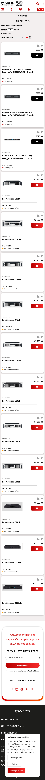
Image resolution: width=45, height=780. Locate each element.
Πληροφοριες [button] (9, 719)
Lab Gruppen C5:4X (11, 199)
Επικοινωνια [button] (9, 732)
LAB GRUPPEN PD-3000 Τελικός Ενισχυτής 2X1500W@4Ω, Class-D (18, 70)
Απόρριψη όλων (16, 758)
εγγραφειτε (22, 665)
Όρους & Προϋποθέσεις (30, 671)
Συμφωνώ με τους (24, 671)
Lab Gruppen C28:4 (11, 401)
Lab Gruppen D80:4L (11, 522)
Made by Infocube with (22, 776)
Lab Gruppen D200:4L (12, 603)
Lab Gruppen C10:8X (11, 279)
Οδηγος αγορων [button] (11, 726)
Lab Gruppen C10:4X (11, 239)
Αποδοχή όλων (16, 771)
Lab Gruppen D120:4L (12, 562)
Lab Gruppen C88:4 (11, 482)
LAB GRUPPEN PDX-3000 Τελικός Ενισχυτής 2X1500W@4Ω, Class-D (18, 113)
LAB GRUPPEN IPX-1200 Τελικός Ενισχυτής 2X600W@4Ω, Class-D (17, 157)
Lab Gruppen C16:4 (11, 320)
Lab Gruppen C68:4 (11, 441)
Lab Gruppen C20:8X (11, 360)
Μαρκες (23, 16)
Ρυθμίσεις (14, 764)
